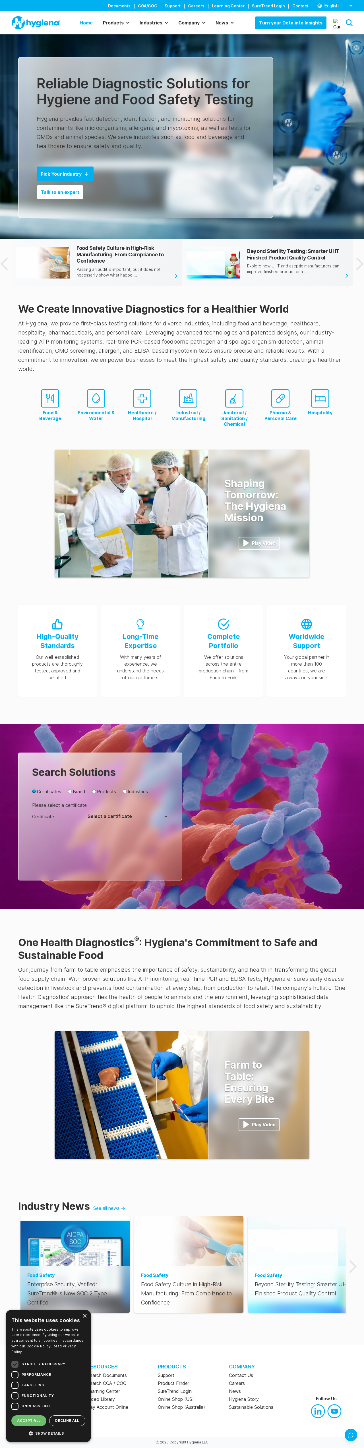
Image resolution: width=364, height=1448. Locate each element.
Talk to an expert (60, 192)
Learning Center (228, 5)
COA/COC (147, 5)
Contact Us (241, 1375)
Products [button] (113, 23)
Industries (138, 791)
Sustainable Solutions (251, 1407)
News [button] (222, 23)
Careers (196, 5)
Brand (79, 791)
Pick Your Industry (61, 174)
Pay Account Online (107, 1407)
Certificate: (43, 816)
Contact (300, 5)
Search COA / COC (106, 1383)
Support (173, 5)
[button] (349, 22)
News (235, 1391)
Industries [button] (151, 23)
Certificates (49, 791)
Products (106, 791)
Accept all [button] (28, 1420)
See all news (109, 1208)
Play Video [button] (264, 543)
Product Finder (173, 1383)
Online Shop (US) (176, 1399)
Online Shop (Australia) (181, 1407)
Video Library (101, 1399)
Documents (119, 5)
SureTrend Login (268, 5)
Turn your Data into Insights (290, 23)
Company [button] (189, 23)
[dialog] (48, 1376)
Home (86, 23)
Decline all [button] (67, 1420)
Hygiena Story (244, 1399)
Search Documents (107, 1375)
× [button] (84, 1316)
